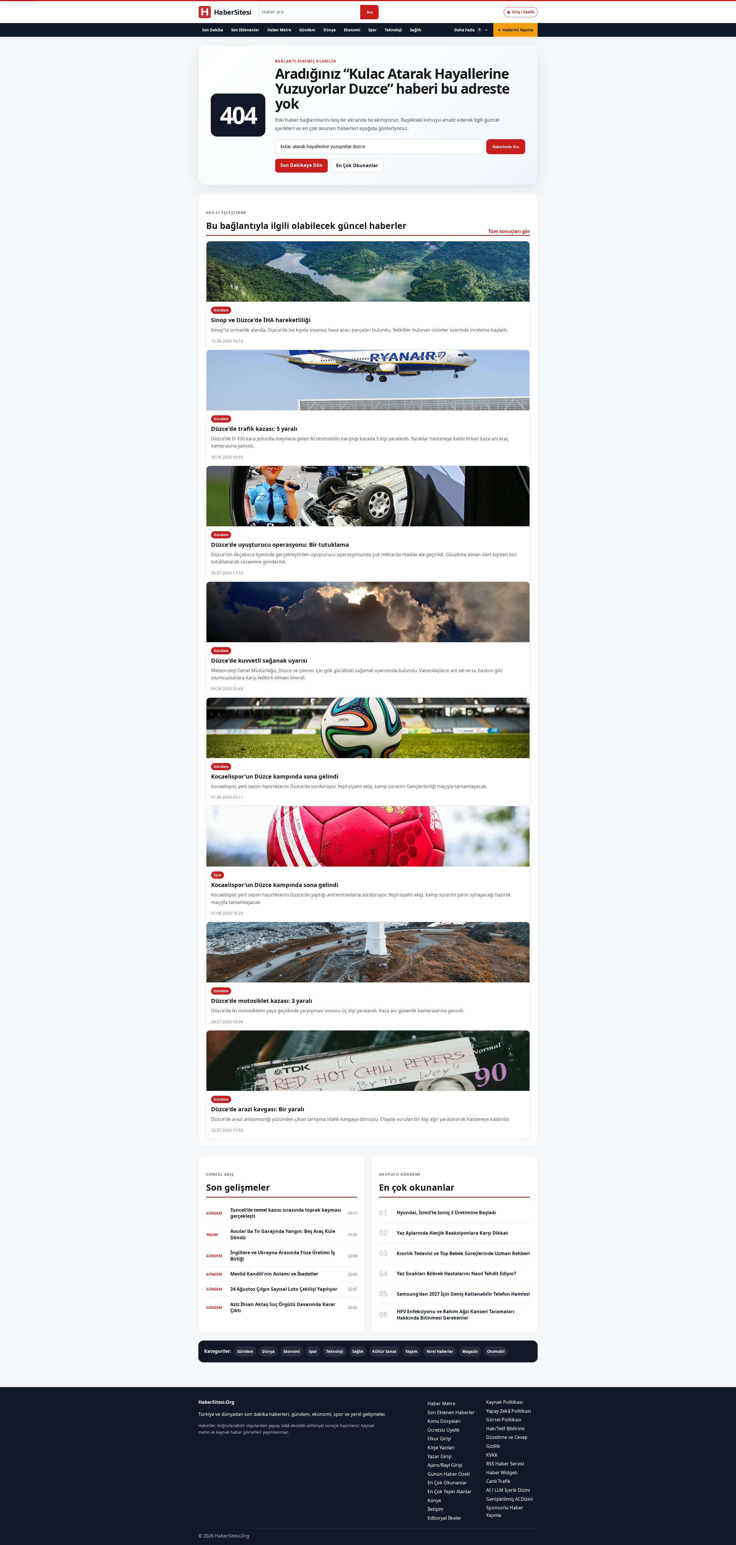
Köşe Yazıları (441, 1447)
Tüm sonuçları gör (509, 231)
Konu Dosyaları (444, 1421)
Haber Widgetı (502, 1472)
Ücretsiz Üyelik (444, 1430)
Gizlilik (493, 1446)
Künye (434, 1500)
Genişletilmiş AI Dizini (509, 1499)
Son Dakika (212, 29)
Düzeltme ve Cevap (507, 1437)
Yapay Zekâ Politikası (508, 1411)
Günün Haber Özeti (449, 1474)
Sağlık (415, 29)
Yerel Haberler (439, 1351)
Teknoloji (393, 29)
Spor (372, 29)
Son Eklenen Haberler (451, 1412)
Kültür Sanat (384, 1351)
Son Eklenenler (245, 29)
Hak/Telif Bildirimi (505, 1428)
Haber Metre (279, 29)
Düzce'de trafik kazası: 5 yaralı (254, 429)
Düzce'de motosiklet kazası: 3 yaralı (261, 1001)
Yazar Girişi (440, 1456)
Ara (370, 12)
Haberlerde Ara (505, 147)
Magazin (470, 1351)
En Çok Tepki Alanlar (449, 1491)
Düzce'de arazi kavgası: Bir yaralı (257, 1109)
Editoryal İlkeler (444, 1518)
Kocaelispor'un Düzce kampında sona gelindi (274, 776)
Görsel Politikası (503, 1420)
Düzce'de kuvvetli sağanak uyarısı (259, 660)
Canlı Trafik (498, 1481)
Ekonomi (352, 29)
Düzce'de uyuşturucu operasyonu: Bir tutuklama (280, 544)
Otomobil (496, 1351)
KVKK (492, 1455)
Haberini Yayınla (515, 29)
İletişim (435, 1509)
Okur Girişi (439, 1439)
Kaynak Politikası (504, 1402)
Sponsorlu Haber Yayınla (504, 1511)
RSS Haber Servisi (505, 1464)
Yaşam (411, 1351)
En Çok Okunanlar (357, 165)
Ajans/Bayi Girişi (445, 1465)
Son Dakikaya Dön (301, 165)
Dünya (329, 29)
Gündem (307, 29)
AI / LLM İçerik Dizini (508, 1490)
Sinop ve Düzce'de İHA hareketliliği (260, 320)
